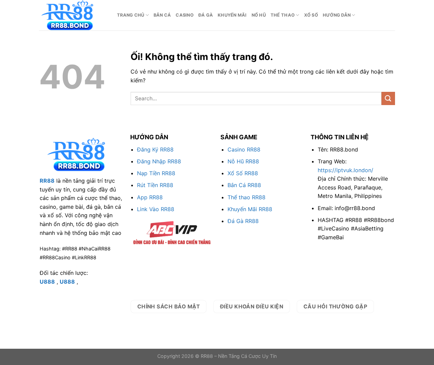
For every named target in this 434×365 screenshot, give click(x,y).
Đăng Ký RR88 (155, 149)
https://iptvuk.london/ (345, 170)
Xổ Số (311, 15)
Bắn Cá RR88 (244, 185)
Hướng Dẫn (337, 15)
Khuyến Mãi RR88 (250, 209)
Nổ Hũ (259, 15)
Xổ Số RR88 (243, 173)
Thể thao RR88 (246, 197)
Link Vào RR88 (155, 209)
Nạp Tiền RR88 (156, 173)
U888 (47, 281)
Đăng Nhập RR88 (159, 161)
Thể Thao (283, 15)
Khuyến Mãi (232, 15)
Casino (185, 15)
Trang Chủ (130, 15)
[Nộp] (388, 98)
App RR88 (150, 197)
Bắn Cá (162, 15)
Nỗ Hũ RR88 (243, 161)
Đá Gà (205, 15)
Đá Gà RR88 (243, 221)
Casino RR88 (244, 149)
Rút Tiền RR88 (155, 185)
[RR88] (73, 15)
